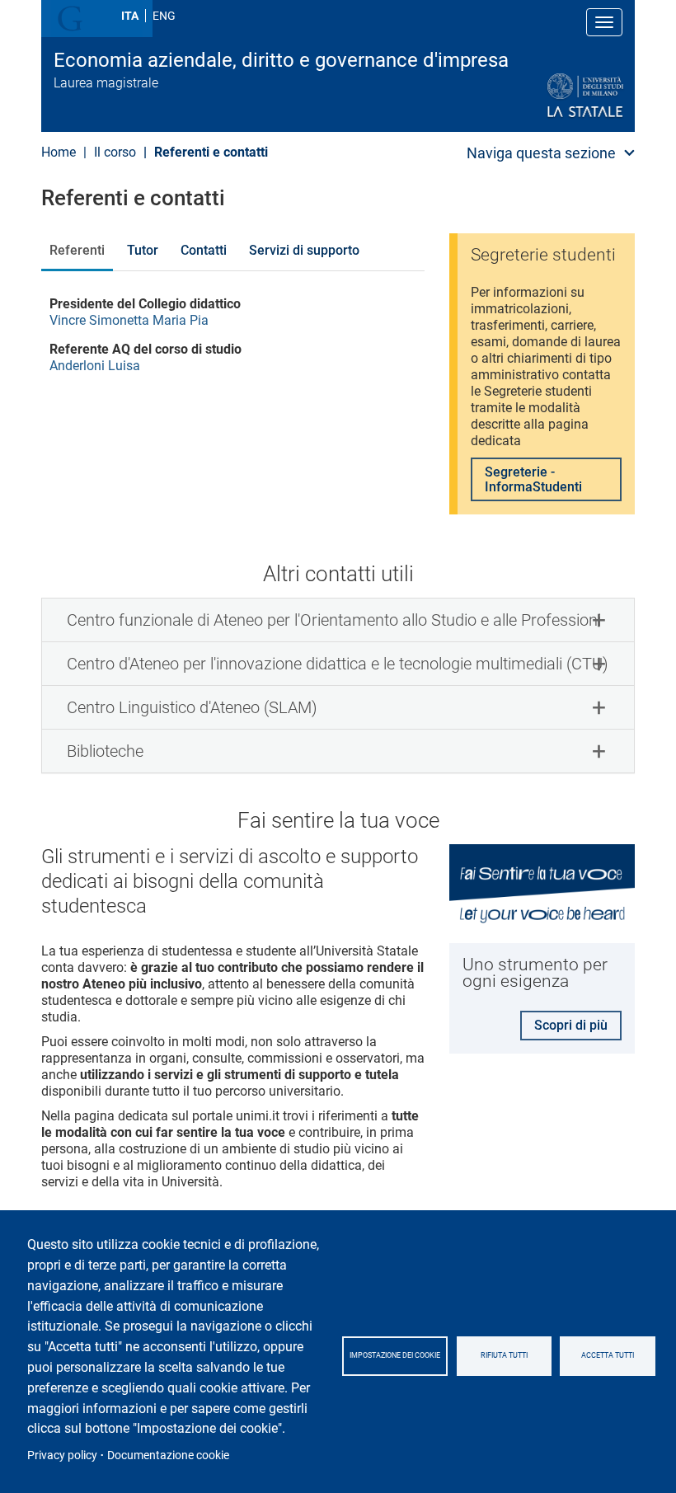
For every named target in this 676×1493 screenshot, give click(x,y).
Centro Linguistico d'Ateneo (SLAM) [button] (192, 707)
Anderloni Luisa (94, 365)
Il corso (115, 152)
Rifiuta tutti (504, 1355)
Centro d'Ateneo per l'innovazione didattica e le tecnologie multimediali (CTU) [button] (337, 664)
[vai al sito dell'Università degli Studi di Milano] (545, 96)
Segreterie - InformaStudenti (533, 479)
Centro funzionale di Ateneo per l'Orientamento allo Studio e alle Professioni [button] (334, 620)
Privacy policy (62, 1455)
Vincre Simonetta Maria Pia (129, 320)
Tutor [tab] (142, 250)
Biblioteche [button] (105, 751)
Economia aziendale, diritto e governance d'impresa (281, 60)
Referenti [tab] (77, 250)
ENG (164, 15)
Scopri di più (571, 1025)
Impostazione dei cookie (395, 1355)
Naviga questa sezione (541, 153)
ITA (129, 15)
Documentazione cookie (168, 1455)
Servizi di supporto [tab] (304, 250)
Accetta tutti (607, 1355)
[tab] (338, 620)
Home (58, 152)
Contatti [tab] (204, 250)
